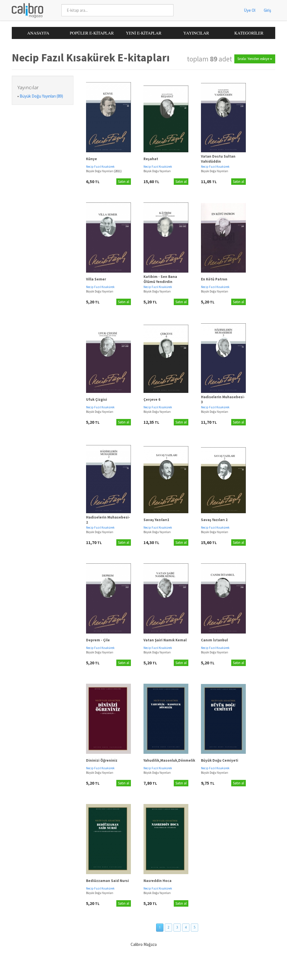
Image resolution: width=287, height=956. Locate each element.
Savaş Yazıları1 (156, 519)
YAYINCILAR (196, 33)
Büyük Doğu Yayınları (100, 171)
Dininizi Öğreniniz (101, 760)
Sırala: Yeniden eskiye (253, 58)
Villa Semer (96, 279)
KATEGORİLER (248, 33)
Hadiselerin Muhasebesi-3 (223, 400)
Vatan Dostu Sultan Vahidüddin (218, 159)
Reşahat (151, 158)
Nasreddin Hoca (158, 880)
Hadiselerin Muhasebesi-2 (108, 520)
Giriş (267, 10)
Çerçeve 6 (152, 399)
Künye (91, 158)
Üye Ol (249, 10)
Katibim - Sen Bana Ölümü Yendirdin (160, 279)
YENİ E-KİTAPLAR (143, 33)
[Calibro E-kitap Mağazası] (25, 10)
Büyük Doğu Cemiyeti (219, 760)
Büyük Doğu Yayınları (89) (41, 96)
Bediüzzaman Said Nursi (107, 880)
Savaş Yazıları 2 (214, 519)
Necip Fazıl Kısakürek (100, 167)
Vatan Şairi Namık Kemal (165, 640)
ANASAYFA (38, 33)
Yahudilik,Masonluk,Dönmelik (169, 760)
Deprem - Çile (98, 640)
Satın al (123, 181)
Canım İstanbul (214, 640)
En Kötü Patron (214, 279)
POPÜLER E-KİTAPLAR (92, 33)
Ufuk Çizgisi (96, 399)
